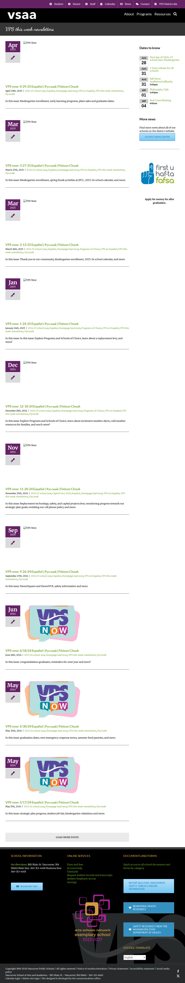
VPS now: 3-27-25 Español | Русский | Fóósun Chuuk (42, 165)
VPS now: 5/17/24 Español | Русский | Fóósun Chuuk (42, 802)
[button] (175, 13)
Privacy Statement (118, 968)
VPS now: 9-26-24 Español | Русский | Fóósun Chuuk (42, 571)
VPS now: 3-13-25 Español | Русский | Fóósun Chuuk (42, 245)
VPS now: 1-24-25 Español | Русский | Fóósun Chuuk (42, 324)
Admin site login (31, 978)
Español (51, 90)
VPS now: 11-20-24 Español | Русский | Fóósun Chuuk (42, 489)
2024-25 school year (35, 90)
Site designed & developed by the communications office (71, 978)
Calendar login (12, 978)
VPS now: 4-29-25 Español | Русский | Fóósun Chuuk (42, 86)
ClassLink (72, 871)
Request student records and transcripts (89, 875)
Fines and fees (75, 864)
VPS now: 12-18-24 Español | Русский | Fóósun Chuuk (42, 406)
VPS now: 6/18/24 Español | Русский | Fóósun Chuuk (42, 651)
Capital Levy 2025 (61, 493)
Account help (74, 868)
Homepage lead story (67, 90)
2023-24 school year (34, 655)
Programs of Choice (90, 249)
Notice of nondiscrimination (92, 968)
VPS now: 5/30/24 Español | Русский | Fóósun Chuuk (42, 726)
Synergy (72, 882)
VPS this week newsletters (109, 90)
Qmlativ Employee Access (81, 878)
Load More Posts (67, 837)
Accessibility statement (142, 968)
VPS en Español (87, 90)
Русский (10, 94)
